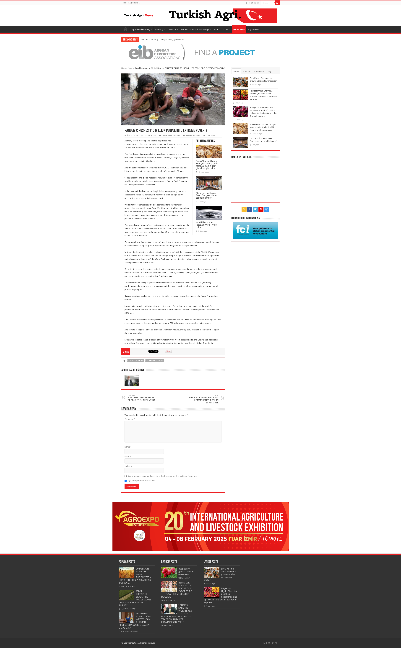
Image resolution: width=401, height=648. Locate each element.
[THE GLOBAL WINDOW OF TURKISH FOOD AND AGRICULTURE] (139, 15)
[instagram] (258, 3)
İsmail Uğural (132, 136)
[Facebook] (249, 3)
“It (142, 39)
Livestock (172, 29)
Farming (159, 29)
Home (125, 29)
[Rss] (246, 3)
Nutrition (176, 136)
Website (128, 466)
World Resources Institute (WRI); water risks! (206, 224)
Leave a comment (193, 136)
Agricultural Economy (140, 29)
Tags (270, 71)
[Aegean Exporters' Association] (200, 52)
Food (216, 29)
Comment (130, 419)
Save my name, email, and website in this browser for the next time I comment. (163, 476)
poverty (136, 144)
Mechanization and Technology (195, 29)
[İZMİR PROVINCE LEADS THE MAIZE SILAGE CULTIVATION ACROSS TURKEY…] (126, 595)
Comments (259, 71)
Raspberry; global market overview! (186, 571)
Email (128, 456)
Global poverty (136, 361)
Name (128, 447)
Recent (237, 71)
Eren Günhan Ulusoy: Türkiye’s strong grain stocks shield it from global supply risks (207, 165)
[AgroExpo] (200, 526)
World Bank (154, 147)
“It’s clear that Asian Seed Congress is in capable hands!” (206, 195)
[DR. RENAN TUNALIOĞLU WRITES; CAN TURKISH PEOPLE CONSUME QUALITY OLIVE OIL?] (126, 617)
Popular (246, 71)
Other (226, 29)
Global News (239, 29)
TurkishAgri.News (130, 3)
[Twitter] (252, 3)
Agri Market (253, 29)
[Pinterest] (255, 3)
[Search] (277, 2)
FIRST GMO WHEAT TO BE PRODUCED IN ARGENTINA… (142, 397)
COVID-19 (205, 252)
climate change (161, 255)
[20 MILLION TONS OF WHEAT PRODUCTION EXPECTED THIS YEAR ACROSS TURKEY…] (126, 572)
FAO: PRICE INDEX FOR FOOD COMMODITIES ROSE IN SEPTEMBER (204, 399)
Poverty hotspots (155, 361)
